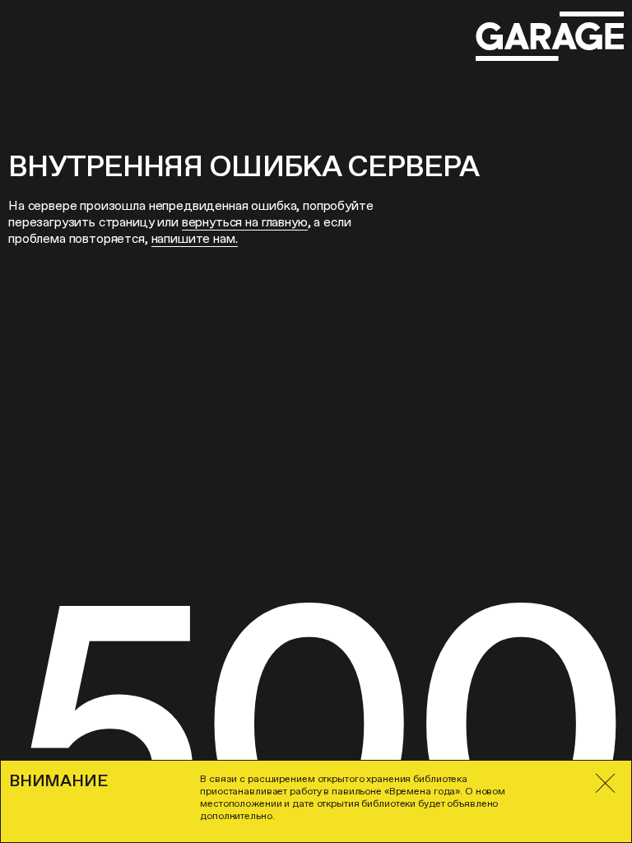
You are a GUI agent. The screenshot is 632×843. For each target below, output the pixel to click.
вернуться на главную (245, 222)
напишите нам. (194, 238)
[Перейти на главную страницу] (550, 36)
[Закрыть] (605, 783)
